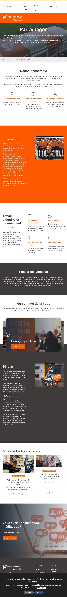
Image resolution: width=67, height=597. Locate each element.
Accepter (28, 592)
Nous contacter (9, 538)
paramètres (41, 588)
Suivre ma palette (40, 572)
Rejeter (39, 592)
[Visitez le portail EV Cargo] (44, 6)
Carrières (38, 569)
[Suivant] (60, 335)
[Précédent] (7, 335)
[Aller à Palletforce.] (3, 59)
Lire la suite (17, 494)
